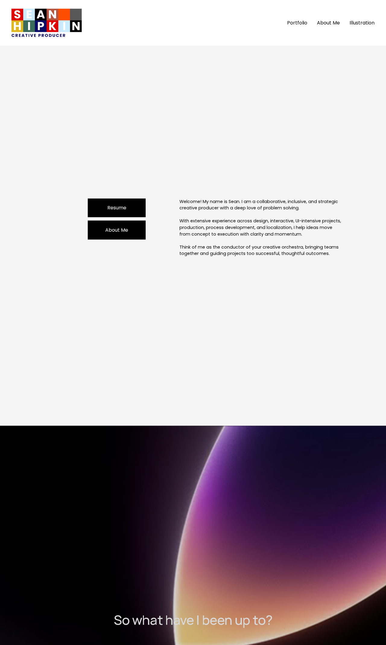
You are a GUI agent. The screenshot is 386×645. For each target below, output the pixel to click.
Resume (116, 207)
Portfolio (297, 22)
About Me (328, 22)
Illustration (362, 22)
